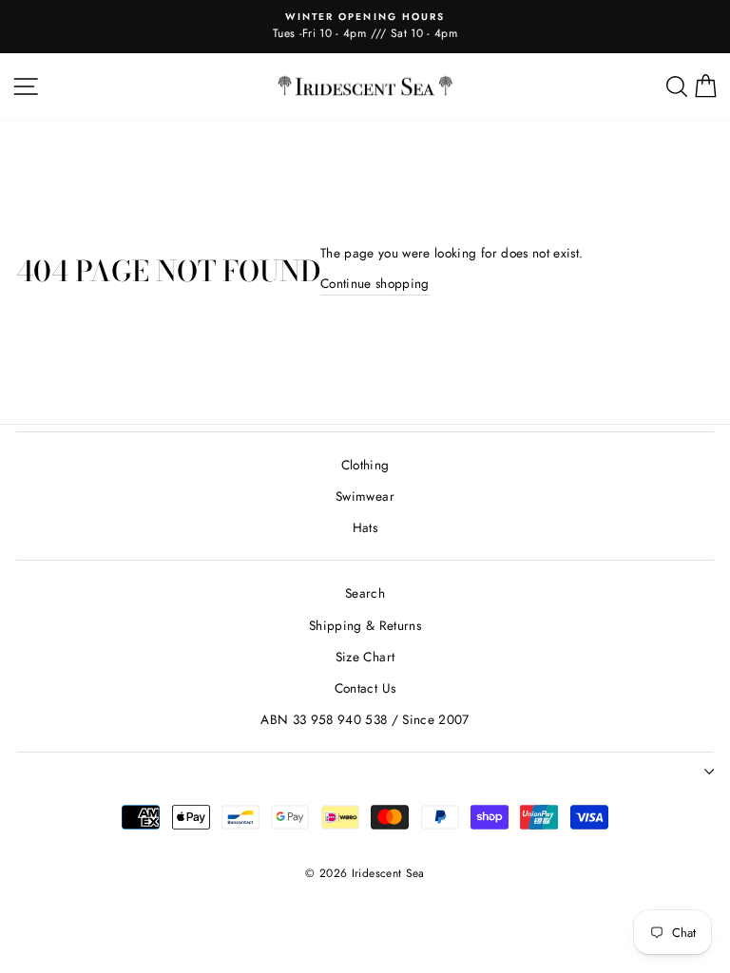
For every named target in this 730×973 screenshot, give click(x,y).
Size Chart (365, 656)
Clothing (365, 464)
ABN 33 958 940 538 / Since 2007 (365, 719)
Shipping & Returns (365, 625)
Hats (365, 527)
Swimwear (365, 496)
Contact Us (365, 687)
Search (365, 592)
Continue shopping (375, 283)
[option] (365, 27)
